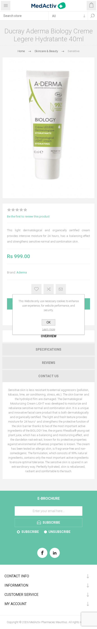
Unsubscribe (59, 532)
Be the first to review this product (28, 216)
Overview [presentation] (48, 336)
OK (48, 322)
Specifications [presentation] (48, 349)
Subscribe (30, 532)
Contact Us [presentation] (48, 376)
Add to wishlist (36, 289)
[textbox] (24, 15)
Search (92, 15)
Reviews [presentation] (48, 363)
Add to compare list (49, 289)
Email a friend (61, 289)
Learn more (48, 329)
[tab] (48, 336)
